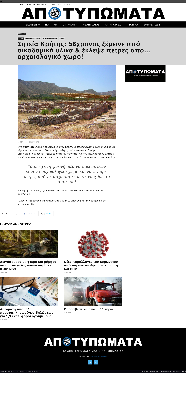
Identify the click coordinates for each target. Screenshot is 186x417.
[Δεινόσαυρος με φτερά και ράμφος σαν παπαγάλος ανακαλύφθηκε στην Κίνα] (29, 244)
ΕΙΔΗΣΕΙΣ (21, 33)
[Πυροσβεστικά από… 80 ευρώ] (93, 291)
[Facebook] (90, 362)
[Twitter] (96, 362)
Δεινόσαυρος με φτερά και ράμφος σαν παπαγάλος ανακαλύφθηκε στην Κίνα (28, 265)
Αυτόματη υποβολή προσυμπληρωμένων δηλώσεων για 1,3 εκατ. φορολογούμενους (27, 312)
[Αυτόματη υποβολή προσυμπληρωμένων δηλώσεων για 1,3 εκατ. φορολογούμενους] (29, 291)
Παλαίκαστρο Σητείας (50, 38)
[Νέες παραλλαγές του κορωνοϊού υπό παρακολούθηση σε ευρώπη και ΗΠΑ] (93, 244)
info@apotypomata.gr (98, 356)
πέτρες (62, 38)
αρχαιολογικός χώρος (32, 38)
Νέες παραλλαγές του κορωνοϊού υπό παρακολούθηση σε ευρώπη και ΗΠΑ (91, 265)
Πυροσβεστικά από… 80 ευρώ (88, 309)
